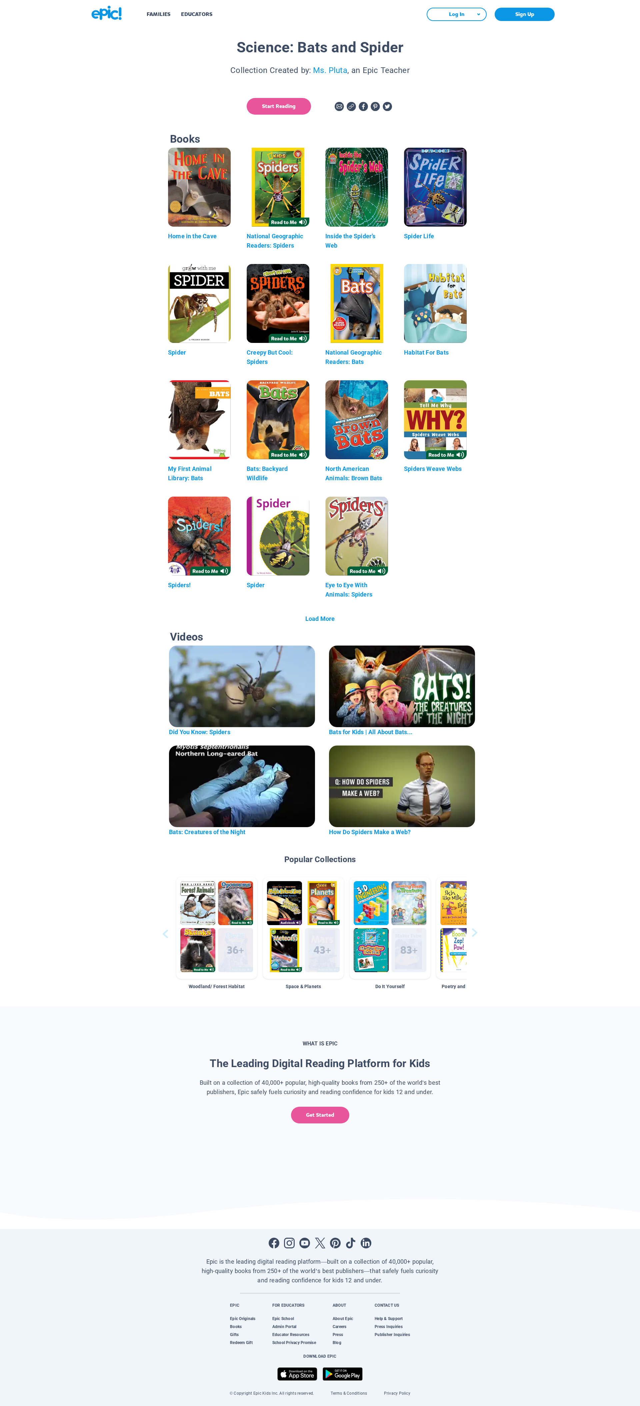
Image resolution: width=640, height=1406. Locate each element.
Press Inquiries (389, 1326)
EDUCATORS (196, 14)
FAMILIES (158, 14)
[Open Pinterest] (335, 1243)
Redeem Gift (241, 1342)
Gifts (234, 1334)
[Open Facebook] (274, 1243)
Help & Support (389, 1318)
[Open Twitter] (320, 1243)
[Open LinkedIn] (366, 1243)
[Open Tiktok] (350, 1243)
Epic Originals (242, 1318)
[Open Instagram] (289, 1243)
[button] (216, 928)
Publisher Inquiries (392, 1334)
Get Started (320, 1114)
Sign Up (524, 14)
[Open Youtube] (304, 1243)
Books (236, 1326)
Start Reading (279, 106)
